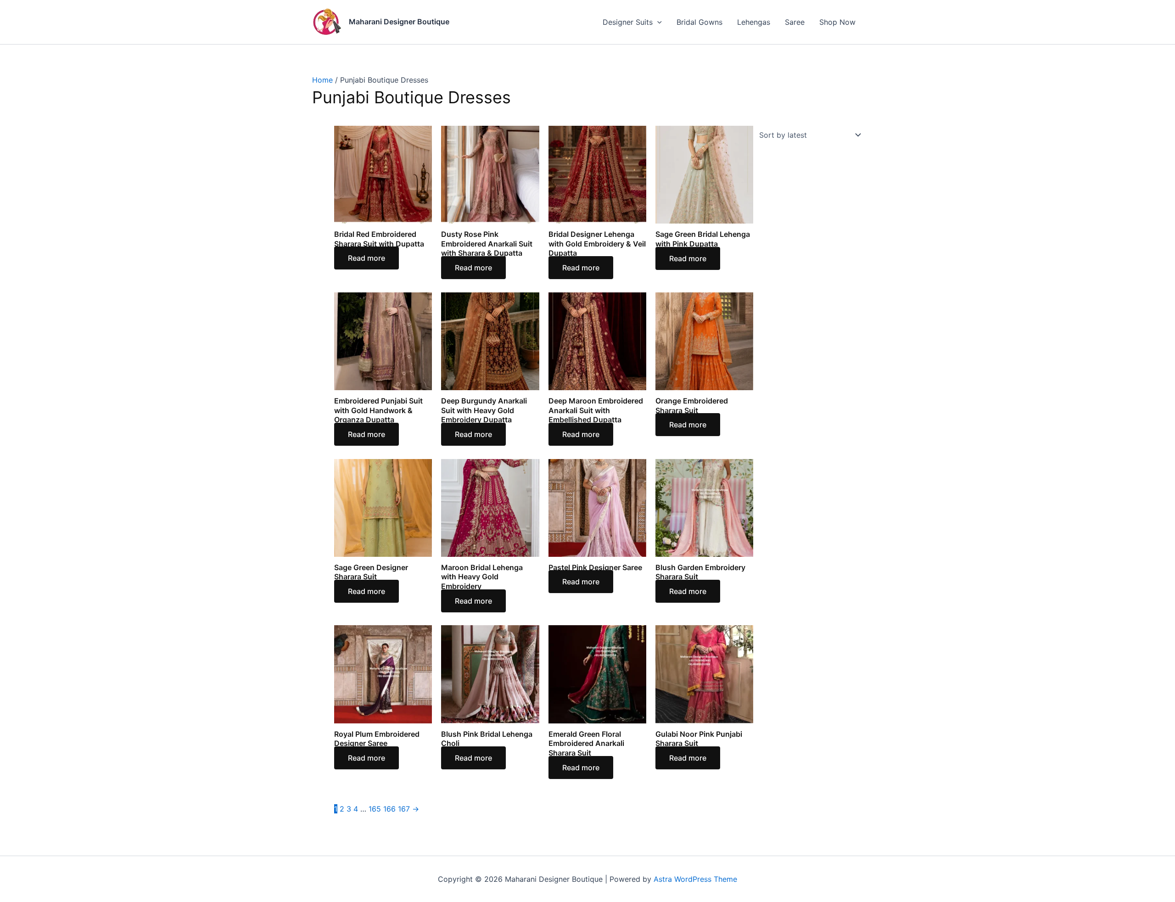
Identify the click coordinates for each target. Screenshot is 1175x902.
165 (375, 808)
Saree (795, 22)
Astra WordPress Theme (695, 879)
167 (404, 808)
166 (389, 808)
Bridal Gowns (699, 22)
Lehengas (753, 22)
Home (322, 79)
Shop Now (837, 22)
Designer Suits (628, 22)
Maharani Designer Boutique (399, 21)
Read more (366, 258)
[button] (657, 22)
